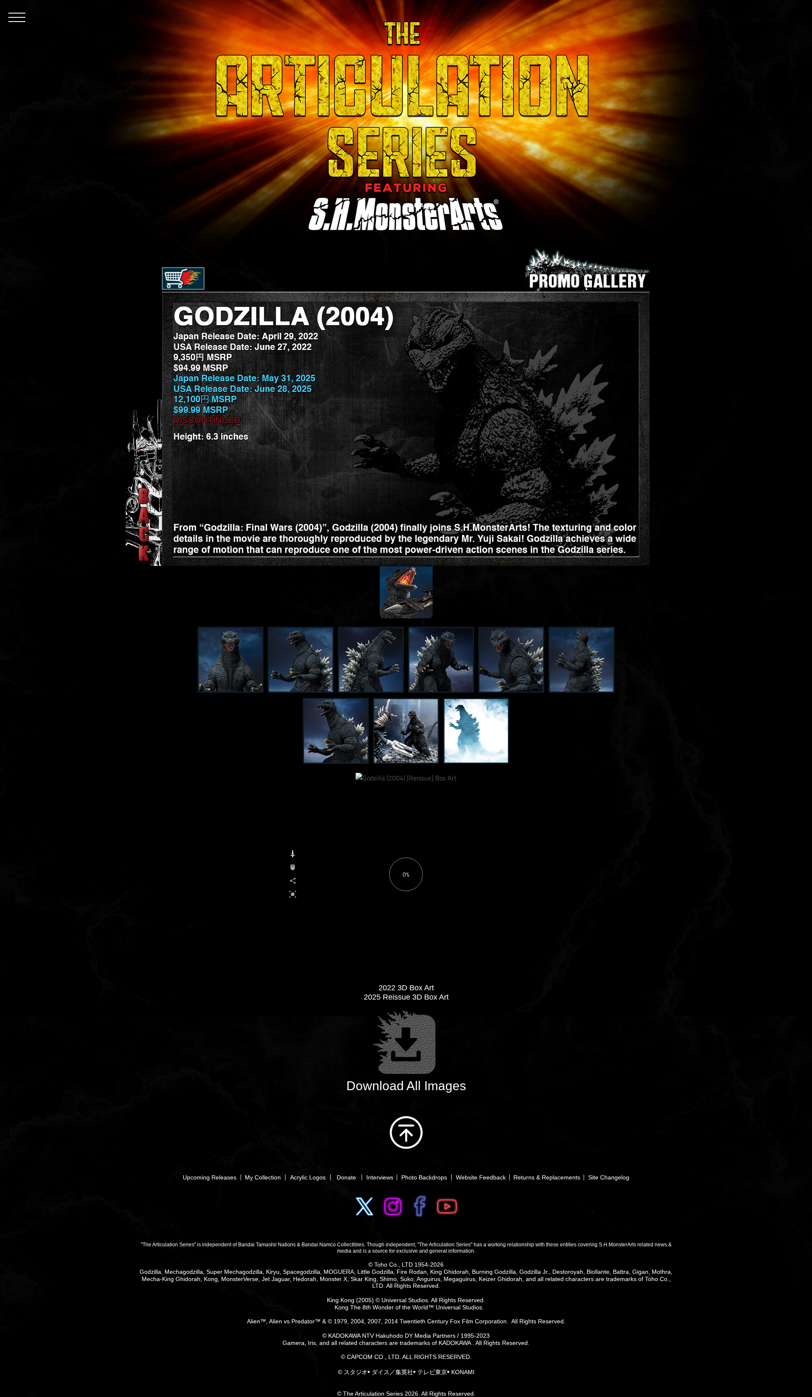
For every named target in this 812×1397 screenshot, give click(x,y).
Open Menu (183, 278)
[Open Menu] (16, 16)
